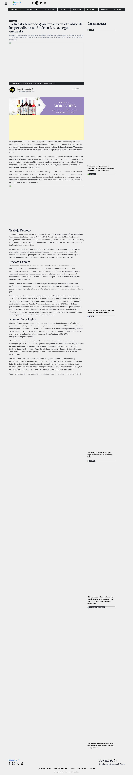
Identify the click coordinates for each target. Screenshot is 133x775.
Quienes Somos (44, 768)
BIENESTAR (64, 9)
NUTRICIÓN (92, 174)
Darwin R (76, 772)
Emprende (104, 9)
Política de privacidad (64, 768)
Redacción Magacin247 (25, 89)
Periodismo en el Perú (74, 374)
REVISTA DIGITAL (16, 9)
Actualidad (91, 9)
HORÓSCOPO (77, 9)
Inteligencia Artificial (48, 374)
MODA (91, 29)
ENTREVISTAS (118, 9)
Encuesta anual (20, 374)
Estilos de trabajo (33, 374)
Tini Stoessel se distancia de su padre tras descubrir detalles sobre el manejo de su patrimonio (100, 746)
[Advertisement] (46, 127)
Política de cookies (86, 768)
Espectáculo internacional (97, 607)
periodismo (60, 374)
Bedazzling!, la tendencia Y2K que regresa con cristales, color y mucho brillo (100, 455)
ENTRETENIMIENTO (33, 9)
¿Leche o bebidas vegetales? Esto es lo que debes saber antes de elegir (100, 311)
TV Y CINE (92, 460)
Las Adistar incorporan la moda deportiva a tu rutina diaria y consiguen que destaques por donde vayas (100, 168)
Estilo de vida (50, 9)
